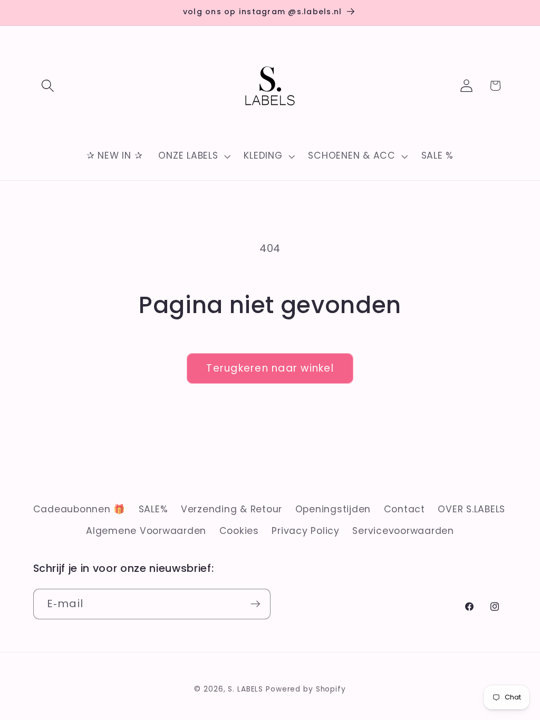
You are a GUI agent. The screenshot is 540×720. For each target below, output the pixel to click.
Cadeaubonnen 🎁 (79, 509)
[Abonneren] (255, 604)
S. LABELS (245, 689)
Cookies (239, 530)
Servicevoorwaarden (403, 530)
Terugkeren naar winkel (270, 368)
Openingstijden (333, 509)
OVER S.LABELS (471, 509)
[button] (47, 85)
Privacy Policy (306, 530)
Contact (404, 509)
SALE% (153, 509)
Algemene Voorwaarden (146, 530)
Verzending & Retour (231, 509)
